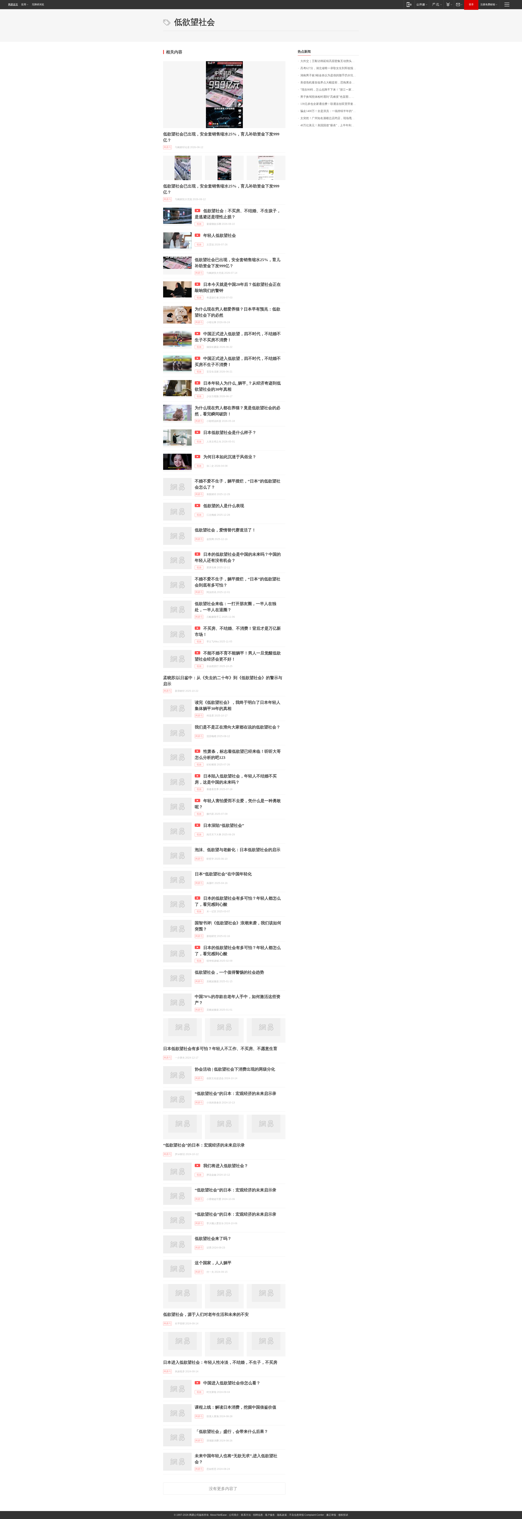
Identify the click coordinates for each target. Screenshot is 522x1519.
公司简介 (234, 1514)
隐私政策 (282, 1514)
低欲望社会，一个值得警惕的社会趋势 (229, 972)
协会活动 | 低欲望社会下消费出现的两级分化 (235, 1069)
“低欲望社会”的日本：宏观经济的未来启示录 (235, 1093)
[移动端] (409, 4)
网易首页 (13, 4)
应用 (23, 4)
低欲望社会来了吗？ (213, 1238)
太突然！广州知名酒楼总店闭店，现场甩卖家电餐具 (329, 118)
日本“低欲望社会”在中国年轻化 (223, 874)
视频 (199, 224)
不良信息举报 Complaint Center (306, 1514)
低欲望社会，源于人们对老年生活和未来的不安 (206, 1314)
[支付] (448, 4)
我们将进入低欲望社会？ (225, 1165)
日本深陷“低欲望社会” (223, 825)
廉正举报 (331, 1514)
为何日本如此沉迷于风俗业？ (229, 457)
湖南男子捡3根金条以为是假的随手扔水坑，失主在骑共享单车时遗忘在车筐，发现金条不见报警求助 (329, 75)
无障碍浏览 (38, 4)
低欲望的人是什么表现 (223, 505)
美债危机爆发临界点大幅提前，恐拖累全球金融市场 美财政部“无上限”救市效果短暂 (329, 82)
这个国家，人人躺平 (213, 1263)
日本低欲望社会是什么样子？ (229, 432)
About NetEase (218, 1514)
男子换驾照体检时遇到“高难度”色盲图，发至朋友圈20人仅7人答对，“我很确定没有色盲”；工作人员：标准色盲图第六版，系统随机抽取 (329, 96)
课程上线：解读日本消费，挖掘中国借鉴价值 (235, 1407)
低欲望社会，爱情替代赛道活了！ (225, 530)
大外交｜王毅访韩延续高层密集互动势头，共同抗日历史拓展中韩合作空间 (329, 61)
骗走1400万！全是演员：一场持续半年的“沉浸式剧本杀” (329, 111)
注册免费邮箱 (487, 4)
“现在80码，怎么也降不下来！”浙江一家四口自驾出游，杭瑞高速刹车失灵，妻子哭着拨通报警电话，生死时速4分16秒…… (329, 89)
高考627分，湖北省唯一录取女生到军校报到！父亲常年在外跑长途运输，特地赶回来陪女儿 (329, 68)
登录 (471, 4)
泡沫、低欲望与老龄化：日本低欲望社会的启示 (237, 849)
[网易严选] (436, 4)
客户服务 (270, 1514)
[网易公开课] (422, 4)
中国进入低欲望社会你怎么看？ (231, 1383)
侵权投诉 (343, 1514)
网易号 (167, 147)
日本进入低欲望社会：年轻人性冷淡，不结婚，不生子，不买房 (220, 1362)
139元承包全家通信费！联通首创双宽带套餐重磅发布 (329, 103)
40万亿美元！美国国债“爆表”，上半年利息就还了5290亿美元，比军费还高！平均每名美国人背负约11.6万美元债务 (329, 125)
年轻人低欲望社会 (219, 235)
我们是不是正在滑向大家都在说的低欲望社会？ (237, 727)
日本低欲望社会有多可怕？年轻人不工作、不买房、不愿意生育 (220, 1048)
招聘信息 (258, 1514)
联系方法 (246, 1514)
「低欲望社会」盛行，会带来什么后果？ (231, 1431)
